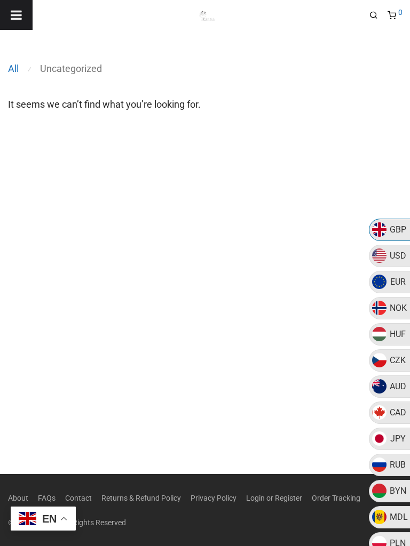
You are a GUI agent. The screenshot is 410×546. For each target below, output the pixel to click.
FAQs (47, 498)
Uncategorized (71, 68)
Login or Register (274, 498)
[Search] (377, 15)
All (13, 68)
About (18, 498)
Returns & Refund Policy (141, 498)
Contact (78, 498)
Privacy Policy (213, 498)
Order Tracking (336, 498)
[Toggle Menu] (16, 15)
